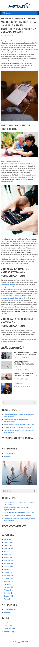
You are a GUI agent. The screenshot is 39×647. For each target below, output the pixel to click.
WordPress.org (9, 632)
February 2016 (8, 590)
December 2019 (9, 581)
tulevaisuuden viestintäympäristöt (12, 298)
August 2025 (8, 539)
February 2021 (8, 572)
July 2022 (7, 551)
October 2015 (8, 596)
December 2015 (9, 593)
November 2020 (9, 575)
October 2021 (8, 566)
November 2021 (9, 563)
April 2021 (7, 569)
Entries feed (8, 626)
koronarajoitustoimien (8, 285)
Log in (6, 623)
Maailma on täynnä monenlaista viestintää (18, 427)
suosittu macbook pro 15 (14, 162)
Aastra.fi (13, 642)
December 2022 (9, 548)
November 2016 (9, 587)
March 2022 (8, 554)
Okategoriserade (9, 453)
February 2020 (8, 578)
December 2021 (9, 560)
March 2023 (8, 545)
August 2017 (8, 584)
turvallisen (4, 341)
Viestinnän (7, 456)
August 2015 (8, 599)
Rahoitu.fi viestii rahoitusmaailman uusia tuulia (19, 424)
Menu (8, 13)
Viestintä (18, 383)
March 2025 (8, 542)
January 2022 (8, 557)
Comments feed (9, 629)
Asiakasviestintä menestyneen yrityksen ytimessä (24, 364)
